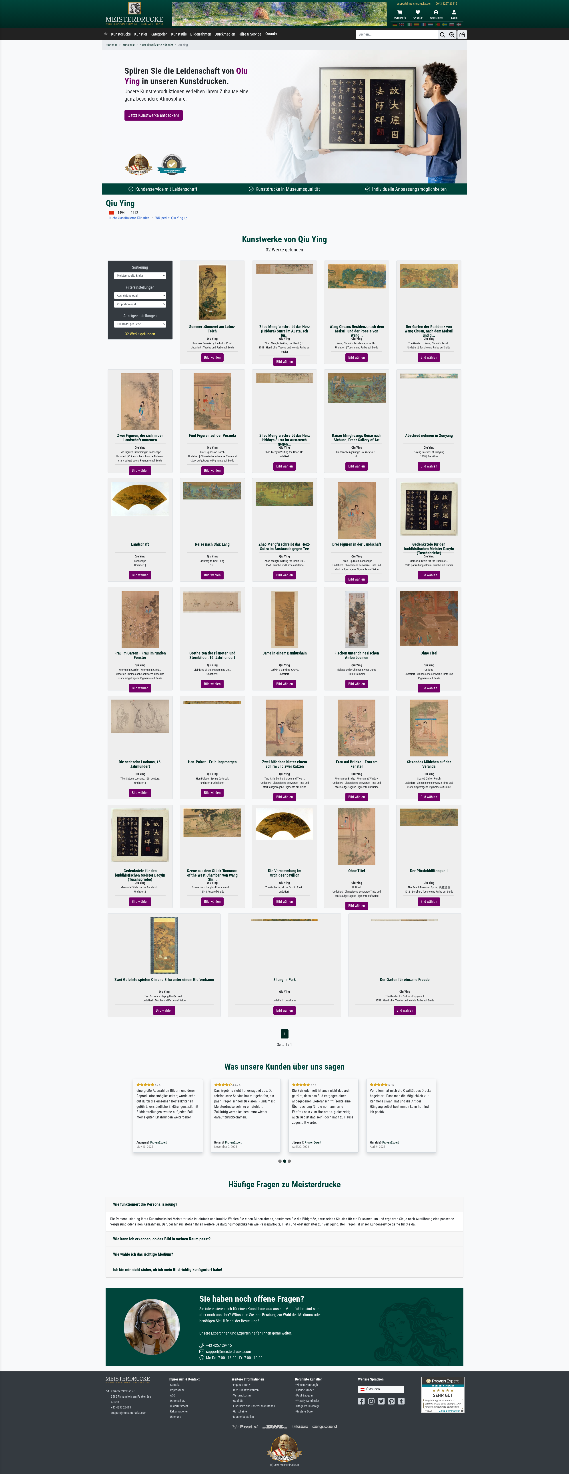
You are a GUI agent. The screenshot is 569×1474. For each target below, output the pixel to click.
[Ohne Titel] (429, 618)
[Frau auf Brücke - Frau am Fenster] (356, 728)
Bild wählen (212, 357)
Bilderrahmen (200, 34)
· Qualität (237, 1401)
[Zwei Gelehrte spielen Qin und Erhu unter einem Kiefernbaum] (164, 945)
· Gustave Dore (304, 1411)
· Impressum (176, 1390)
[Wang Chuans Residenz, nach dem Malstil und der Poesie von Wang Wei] (357, 276)
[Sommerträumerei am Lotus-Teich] (212, 292)
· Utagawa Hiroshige (307, 1406)
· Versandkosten (242, 1395)
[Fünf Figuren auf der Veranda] (212, 401)
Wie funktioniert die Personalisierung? (145, 1204)
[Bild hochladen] (462, 34)
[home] (105, 34)
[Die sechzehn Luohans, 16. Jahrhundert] (140, 716)
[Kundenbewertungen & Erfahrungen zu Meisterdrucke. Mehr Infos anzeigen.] (443, 1394)
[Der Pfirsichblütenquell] (429, 817)
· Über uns (175, 1417)
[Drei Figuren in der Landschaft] (357, 510)
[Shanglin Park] (284, 920)
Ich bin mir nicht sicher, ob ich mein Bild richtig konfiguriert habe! (167, 1269)
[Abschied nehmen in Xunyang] (429, 376)
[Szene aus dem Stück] (212, 822)
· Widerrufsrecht (178, 1406)
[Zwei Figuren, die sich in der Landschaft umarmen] (140, 401)
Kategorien (159, 34)
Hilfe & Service (250, 34)
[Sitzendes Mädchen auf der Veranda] (429, 728)
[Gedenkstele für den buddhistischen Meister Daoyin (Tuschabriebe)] (429, 508)
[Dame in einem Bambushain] (285, 619)
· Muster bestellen (243, 1417)
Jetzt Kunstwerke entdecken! (153, 115)
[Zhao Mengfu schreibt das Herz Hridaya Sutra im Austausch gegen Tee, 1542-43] (285, 378)
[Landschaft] (140, 499)
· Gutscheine (239, 1411)
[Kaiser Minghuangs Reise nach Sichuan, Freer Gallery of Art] (357, 388)
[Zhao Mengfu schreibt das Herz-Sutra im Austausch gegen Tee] (285, 494)
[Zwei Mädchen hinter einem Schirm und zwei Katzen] (284, 728)
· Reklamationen (178, 1411)
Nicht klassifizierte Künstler (156, 45)
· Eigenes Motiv (241, 1385)
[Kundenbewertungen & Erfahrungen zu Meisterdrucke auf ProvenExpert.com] (172, 164)
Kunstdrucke (121, 34)
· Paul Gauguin (304, 1395)
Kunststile (179, 34)
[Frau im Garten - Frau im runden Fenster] (140, 619)
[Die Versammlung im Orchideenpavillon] (285, 824)
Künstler (140, 34)
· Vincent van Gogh (306, 1385)
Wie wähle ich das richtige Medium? (143, 1254)
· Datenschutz (177, 1401)
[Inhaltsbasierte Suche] (452, 34)
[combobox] (381, 1389)
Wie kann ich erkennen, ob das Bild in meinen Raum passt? (162, 1238)
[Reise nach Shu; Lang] (212, 490)
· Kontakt (174, 1385)
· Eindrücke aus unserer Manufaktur (253, 1406)
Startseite (112, 45)
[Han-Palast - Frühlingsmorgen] (212, 702)
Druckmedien (225, 34)
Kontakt (271, 34)
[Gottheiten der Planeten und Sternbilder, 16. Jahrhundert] (212, 601)
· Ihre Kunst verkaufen (245, 1390)
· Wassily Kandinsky (307, 1401)
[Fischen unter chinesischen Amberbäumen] (356, 619)
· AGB (172, 1395)
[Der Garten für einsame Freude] (404, 920)
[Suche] (442, 34)
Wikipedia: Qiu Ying (169, 218)
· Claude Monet (304, 1390)
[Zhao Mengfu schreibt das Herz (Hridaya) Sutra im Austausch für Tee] (285, 269)
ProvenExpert (157, 1142)
